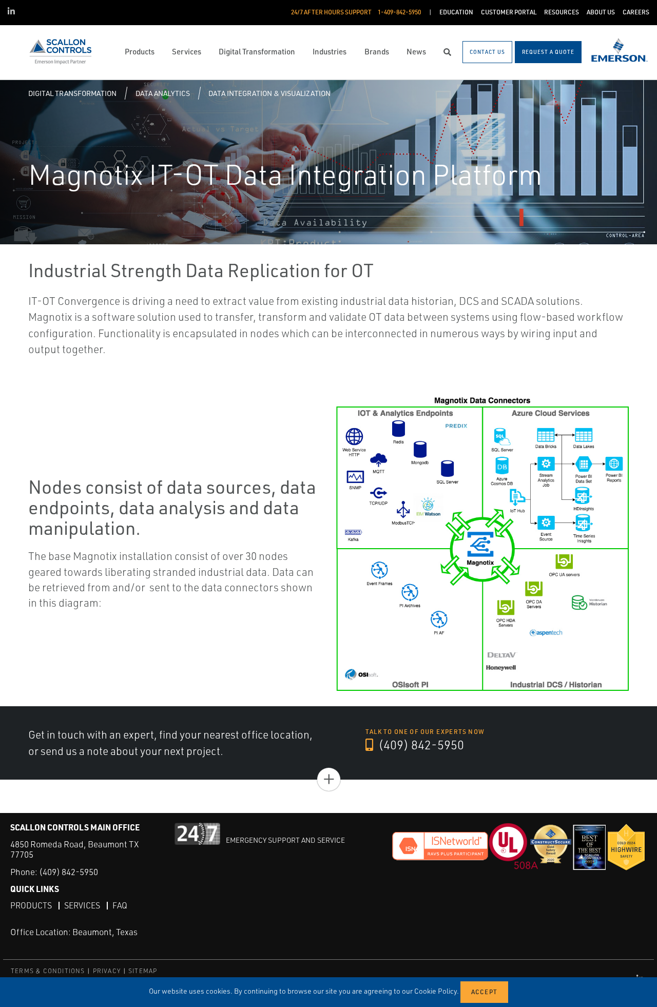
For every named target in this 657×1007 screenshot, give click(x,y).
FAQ (119, 905)
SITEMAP (142, 971)
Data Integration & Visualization (269, 93)
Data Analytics (163, 93)
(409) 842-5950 (420, 744)
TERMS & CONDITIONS (48, 971)
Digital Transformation (72, 93)
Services (82, 905)
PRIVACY (107, 971)
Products (31, 905)
